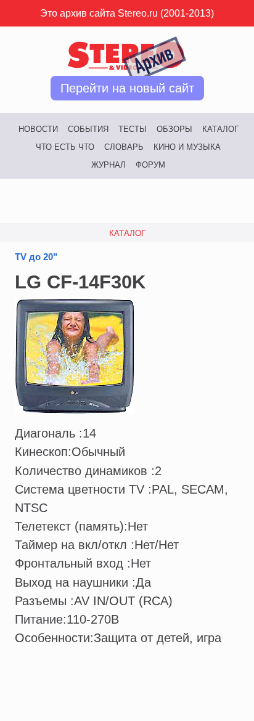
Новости (38, 129)
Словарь (124, 147)
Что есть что (65, 147)
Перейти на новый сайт (127, 88)
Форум (150, 165)
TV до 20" (36, 257)
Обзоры (174, 129)
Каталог (220, 129)
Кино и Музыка (187, 147)
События (88, 129)
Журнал (108, 165)
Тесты (132, 129)
